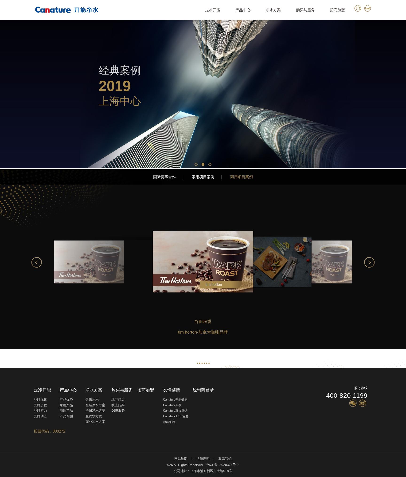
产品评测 (66, 416)
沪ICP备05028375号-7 (222, 465)
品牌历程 (40, 405)
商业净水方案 (95, 422)
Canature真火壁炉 (175, 410)
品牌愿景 (40, 399)
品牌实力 (40, 410)
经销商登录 (203, 390)
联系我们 (225, 459)
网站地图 (180, 459)
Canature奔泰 (172, 405)
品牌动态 (40, 416)
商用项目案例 (241, 177)
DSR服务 (118, 410)
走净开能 (212, 10)
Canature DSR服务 (176, 416)
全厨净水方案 (95, 410)
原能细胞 (169, 422)
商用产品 (66, 410)
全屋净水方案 (95, 405)
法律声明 (203, 459)
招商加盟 (337, 10)
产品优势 (66, 399)
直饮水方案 (94, 416)
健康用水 (92, 399)
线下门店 (118, 399)
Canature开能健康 (175, 399)
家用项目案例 (203, 177)
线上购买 (118, 405)
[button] (196, 164)
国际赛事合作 (164, 177)
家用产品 (66, 405)
